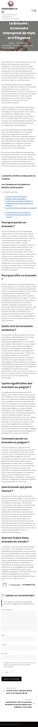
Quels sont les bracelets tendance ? (19, 201)
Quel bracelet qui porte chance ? (18, 212)
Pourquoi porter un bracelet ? (17, 197)
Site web (4, 654)
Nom (4, 635)
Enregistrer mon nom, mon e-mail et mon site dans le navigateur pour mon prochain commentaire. (19, 665)
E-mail (4, 645)
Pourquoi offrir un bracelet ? (16, 199)
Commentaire (7, 610)
